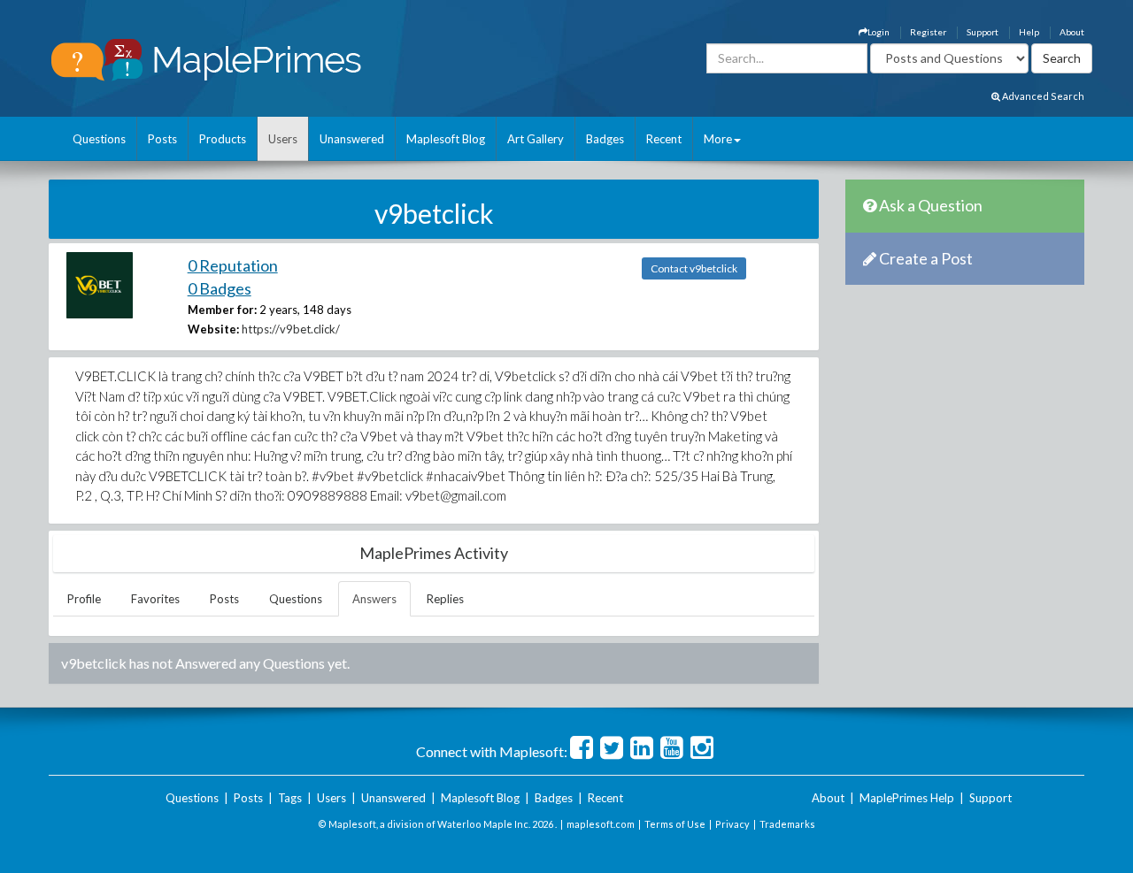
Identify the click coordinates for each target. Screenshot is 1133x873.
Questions (99, 139)
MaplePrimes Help (906, 798)
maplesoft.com (600, 824)
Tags (290, 798)
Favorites (155, 599)
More (718, 139)
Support (982, 32)
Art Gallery (535, 139)
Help (1029, 32)
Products (222, 139)
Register (928, 32)
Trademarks (787, 824)
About (1072, 32)
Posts (162, 139)
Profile (84, 599)
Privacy (732, 824)
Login (878, 32)
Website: (213, 329)
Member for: (222, 309)
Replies (445, 599)
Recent (664, 139)
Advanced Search (1042, 96)
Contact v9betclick (694, 268)
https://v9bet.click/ (291, 329)
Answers (374, 599)
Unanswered (352, 139)
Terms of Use (674, 824)
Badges (605, 139)
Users (282, 139)
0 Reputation (233, 265)
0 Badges (219, 288)
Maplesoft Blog (445, 139)
